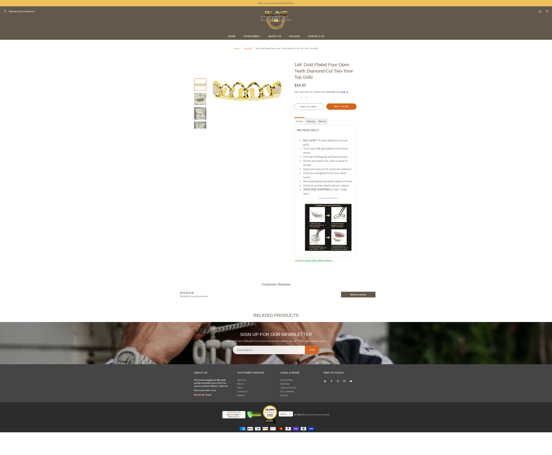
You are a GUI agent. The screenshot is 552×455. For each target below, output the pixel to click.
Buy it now (341, 106)
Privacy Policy (286, 380)
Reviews (241, 395)
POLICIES (294, 36)
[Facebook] (331, 381)
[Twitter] (324, 381)
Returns (322, 121)
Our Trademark (287, 391)
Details (299, 121)
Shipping (311, 121)
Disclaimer (285, 384)
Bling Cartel (306, 414)
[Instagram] (344, 381)
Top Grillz (247, 48)
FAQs (240, 387)
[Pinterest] (337, 381)
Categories (251, 36)
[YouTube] (350, 381)
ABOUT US (274, 36)
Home (236, 48)
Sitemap (284, 395)
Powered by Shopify (321, 414)
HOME (232, 36)
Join (312, 350)
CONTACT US (316, 36)
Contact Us (242, 391)
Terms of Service (288, 387)
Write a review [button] (358, 294)
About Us (241, 380)
